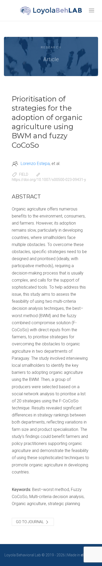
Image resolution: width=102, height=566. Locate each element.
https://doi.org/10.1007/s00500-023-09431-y (49, 180)
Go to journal (30, 522)
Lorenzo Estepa (35, 163)
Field (23, 174)
